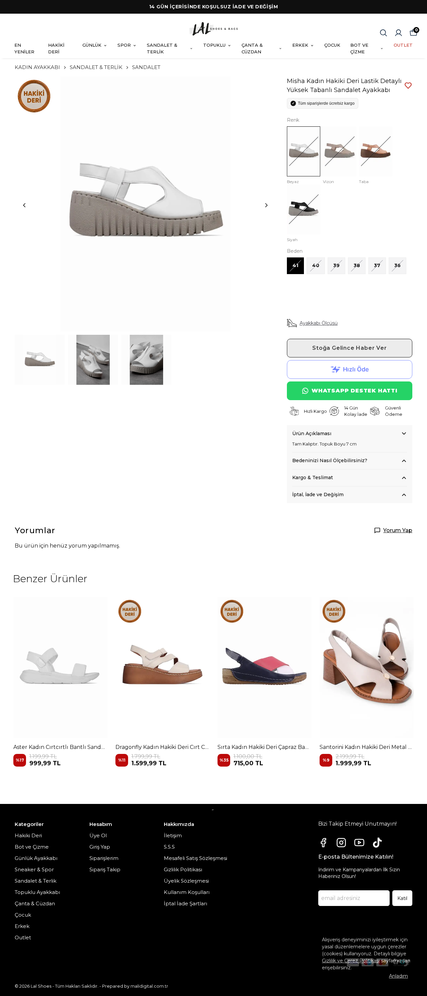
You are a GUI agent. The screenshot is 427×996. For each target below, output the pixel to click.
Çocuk (23, 915)
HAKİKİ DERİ (56, 48)
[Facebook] (323, 843)
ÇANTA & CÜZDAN (252, 48)
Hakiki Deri (28, 835)
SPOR (124, 45)
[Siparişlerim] (398, 33)
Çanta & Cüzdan (35, 903)
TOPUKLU (214, 45)
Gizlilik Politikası (183, 869)
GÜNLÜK (91, 45)
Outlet (23, 937)
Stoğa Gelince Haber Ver (349, 348)
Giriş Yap (99, 847)
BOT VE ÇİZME (359, 48)
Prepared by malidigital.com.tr (135, 986)
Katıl (402, 898)
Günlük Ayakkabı (36, 858)
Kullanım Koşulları (186, 892)
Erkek (22, 926)
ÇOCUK (332, 45)
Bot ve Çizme (32, 847)
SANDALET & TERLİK (162, 48)
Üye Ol (98, 835)
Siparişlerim (103, 858)
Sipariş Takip (104, 869)
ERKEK (300, 45)
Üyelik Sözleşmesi (186, 881)
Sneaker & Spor (34, 869)
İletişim (173, 835)
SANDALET (146, 67)
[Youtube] (359, 843)
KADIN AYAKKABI (37, 67)
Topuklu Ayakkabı (37, 892)
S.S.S (169, 847)
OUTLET (403, 45)
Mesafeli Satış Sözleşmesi (195, 858)
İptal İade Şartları (185, 903)
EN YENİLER (24, 48)
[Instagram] (341, 843)
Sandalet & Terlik (35, 881)
